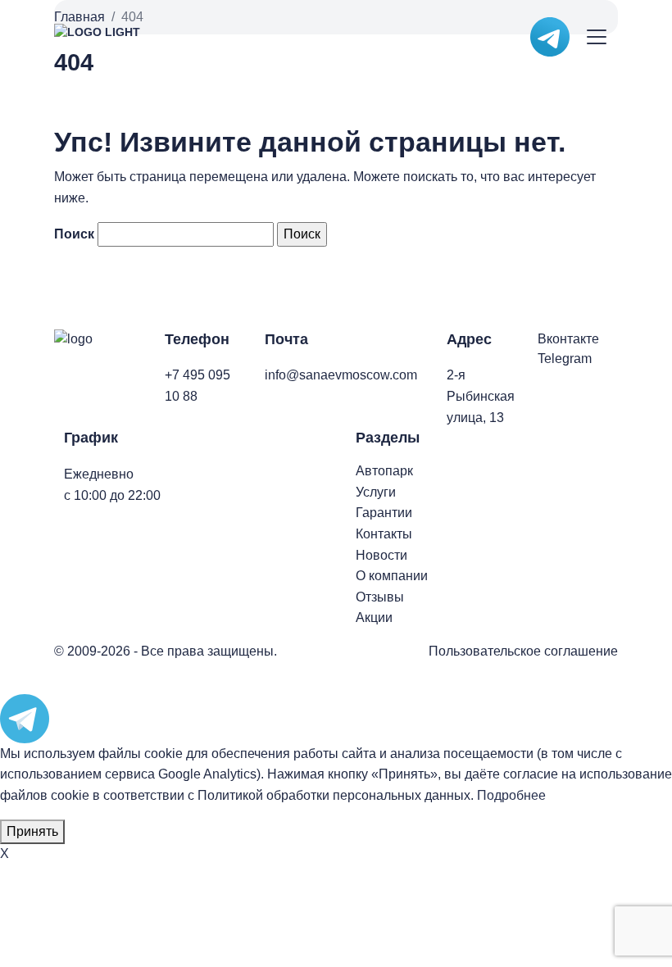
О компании (392, 576)
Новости (381, 555)
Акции (374, 617)
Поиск (74, 234)
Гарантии (384, 513)
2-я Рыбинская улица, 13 (481, 396)
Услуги (376, 492)
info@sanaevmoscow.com (341, 375)
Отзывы (380, 597)
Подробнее (511, 795)
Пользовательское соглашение (523, 651)
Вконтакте (568, 339)
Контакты (384, 534)
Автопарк (384, 471)
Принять (32, 831)
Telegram (565, 358)
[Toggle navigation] (597, 37)
